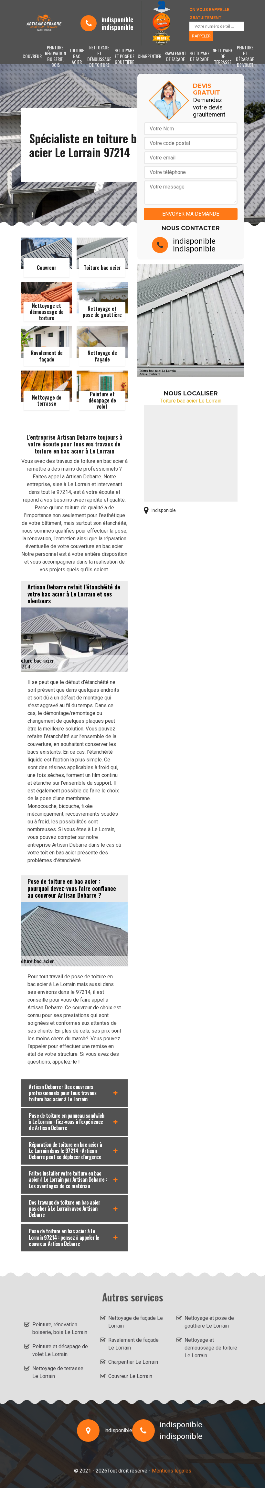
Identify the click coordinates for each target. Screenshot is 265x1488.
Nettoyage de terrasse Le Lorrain (57, 1372)
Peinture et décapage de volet (245, 56)
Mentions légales (171, 1471)
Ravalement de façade (175, 56)
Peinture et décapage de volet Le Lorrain (60, 1350)
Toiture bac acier (76, 56)
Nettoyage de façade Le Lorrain (135, 1322)
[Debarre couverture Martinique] (44, 23)
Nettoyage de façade (199, 56)
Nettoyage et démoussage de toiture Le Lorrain (211, 1348)
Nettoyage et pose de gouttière (124, 56)
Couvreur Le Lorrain (130, 1376)
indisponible (117, 19)
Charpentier (149, 56)
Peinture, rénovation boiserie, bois (55, 56)
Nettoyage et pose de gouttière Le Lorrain (209, 1322)
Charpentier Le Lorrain (133, 1362)
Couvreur (32, 56)
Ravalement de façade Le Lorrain (133, 1344)
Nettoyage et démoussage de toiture (99, 56)
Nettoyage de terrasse (223, 56)
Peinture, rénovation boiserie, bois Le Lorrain (59, 1328)
